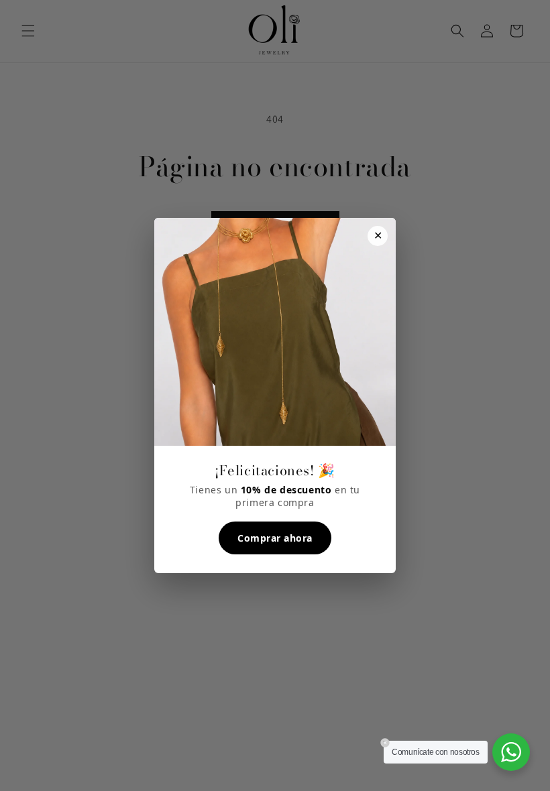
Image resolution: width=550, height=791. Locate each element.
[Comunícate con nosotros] (511, 752)
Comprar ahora (275, 538)
